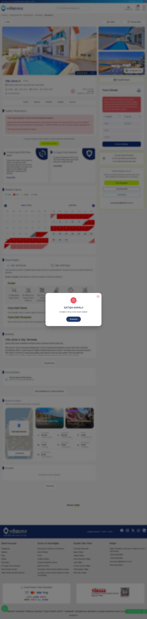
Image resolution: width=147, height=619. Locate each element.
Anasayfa (73, 319)
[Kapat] (98, 296)
